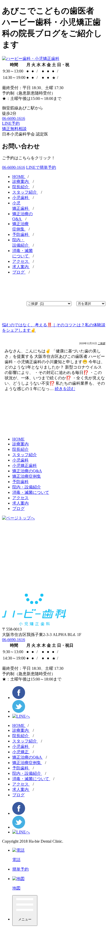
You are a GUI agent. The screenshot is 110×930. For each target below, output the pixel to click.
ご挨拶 (101, 343)
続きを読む (65, 388)
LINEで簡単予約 (41, 167)
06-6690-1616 (13, 118)
